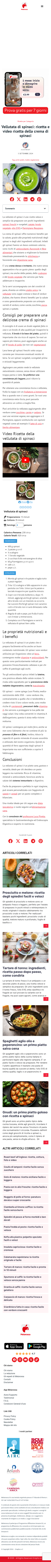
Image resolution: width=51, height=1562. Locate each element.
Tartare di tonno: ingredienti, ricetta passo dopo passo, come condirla (24, 971)
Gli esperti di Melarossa (14, 1376)
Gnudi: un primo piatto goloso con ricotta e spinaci (25, 1114)
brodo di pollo (15, 344)
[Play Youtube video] (26, 460)
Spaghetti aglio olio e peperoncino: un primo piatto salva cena (25, 1044)
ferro (36, 653)
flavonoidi (34, 248)
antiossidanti (22, 248)
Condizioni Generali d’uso (15, 1404)
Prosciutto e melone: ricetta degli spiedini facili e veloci (24, 894)
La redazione (9, 1373)
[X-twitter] (31, 1359)
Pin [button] (31, 502)
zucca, (44, 305)
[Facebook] (14, 1359)
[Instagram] (19, 1359)
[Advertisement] (25, 39)
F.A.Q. (6, 1401)
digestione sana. (25, 260)
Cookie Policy (9, 1419)
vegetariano (39, 344)
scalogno (42, 273)
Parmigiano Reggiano (32, 228)
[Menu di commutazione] (42, 6)
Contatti (7, 1379)
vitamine (25, 657)
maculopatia (39, 685)
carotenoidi (16, 706)
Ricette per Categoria (26, 121)
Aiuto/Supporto (10, 1395)
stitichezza (33, 256)
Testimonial (9, 1398)
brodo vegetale (15, 276)
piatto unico (32, 290)
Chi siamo (8, 1370)
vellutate (7, 293)
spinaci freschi (9, 224)
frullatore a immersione (35, 391)
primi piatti (20, 160)
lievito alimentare (11, 427)
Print (23, 502)
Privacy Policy (10, 1416)
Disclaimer (8, 1382)
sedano (37, 412)
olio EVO (16, 228)
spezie (6, 793)
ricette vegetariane (32, 160)
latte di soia (36, 423)
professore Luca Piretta (34, 816)
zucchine (20, 412)
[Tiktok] (36, 1359)
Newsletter (8, 1422)
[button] (12, 199)
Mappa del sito (10, 1425)
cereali (14, 793)
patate (31, 224)
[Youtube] (25, 1359)
